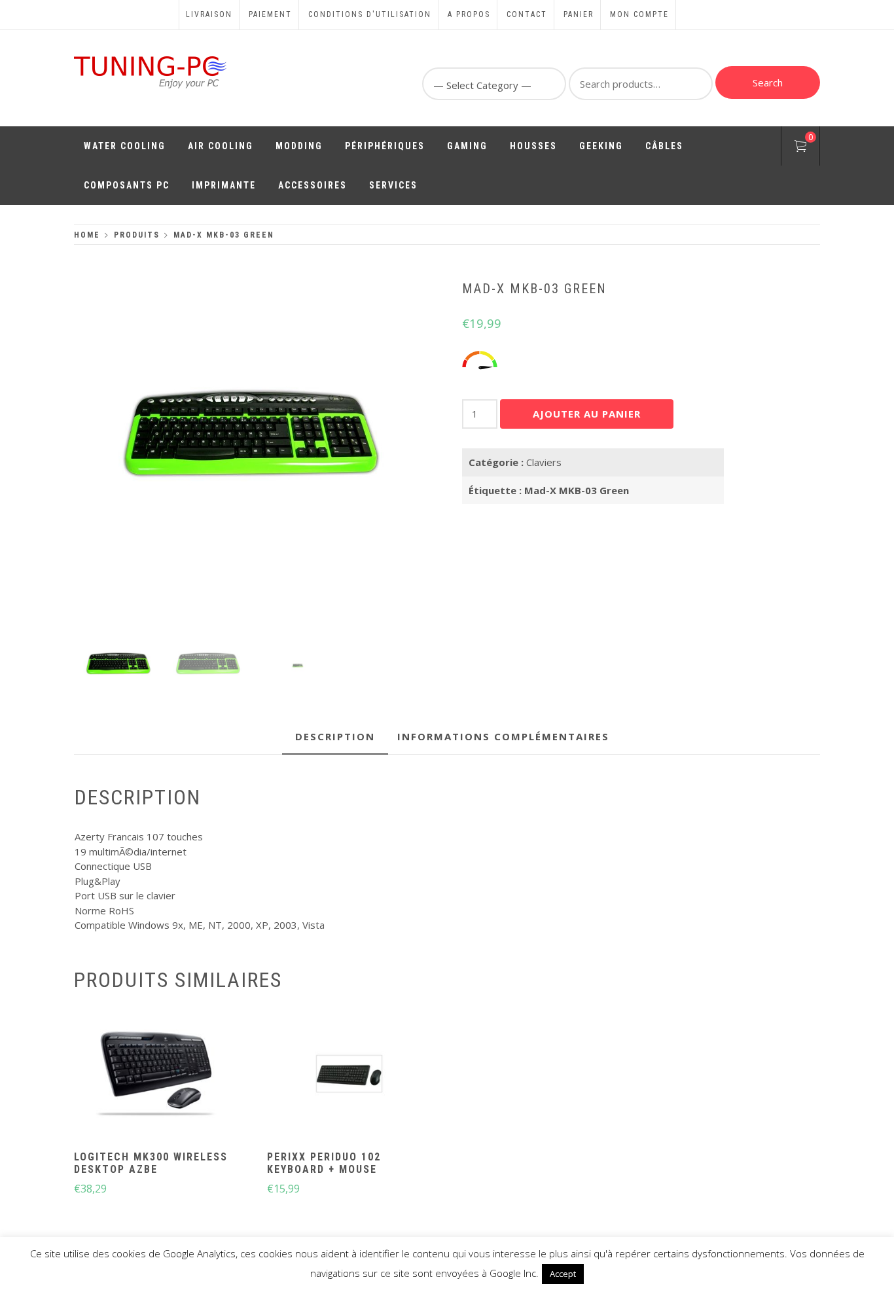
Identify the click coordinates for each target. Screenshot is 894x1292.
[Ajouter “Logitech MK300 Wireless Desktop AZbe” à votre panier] (156, 1075)
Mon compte (639, 14)
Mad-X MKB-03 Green (576, 490)
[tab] (335, 737)
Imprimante (224, 185)
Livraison (209, 14)
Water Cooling (125, 146)
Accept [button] (563, 1274)
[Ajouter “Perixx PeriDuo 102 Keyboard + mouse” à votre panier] (348, 1075)
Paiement (270, 14)
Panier (578, 14)
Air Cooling (220, 146)
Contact (527, 14)
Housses (533, 146)
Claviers (544, 462)
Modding (299, 146)
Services (393, 185)
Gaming (467, 146)
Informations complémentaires (503, 736)
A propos (469, 14)
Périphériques (385, 146)
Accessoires (312, 185)
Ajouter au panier (587, 413)
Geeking (601, 146)
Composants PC (127, 185)
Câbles (664, 146)
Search (768, 82)
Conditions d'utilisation (369, 14)
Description (335, 736)
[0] (800, 147)
